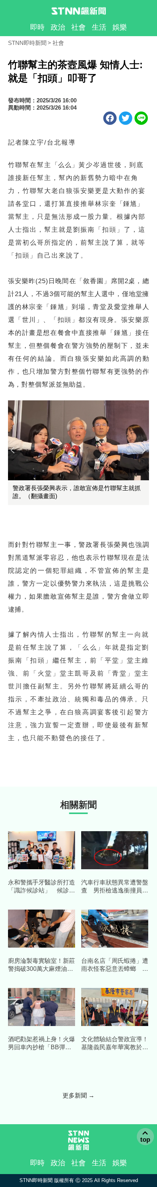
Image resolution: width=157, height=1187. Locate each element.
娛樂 (119, 27)
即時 (37, 27)
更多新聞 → (78, 1095)
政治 (58, 27)
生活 (99, 27)
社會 (78, 27)
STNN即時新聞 (27, 43)
